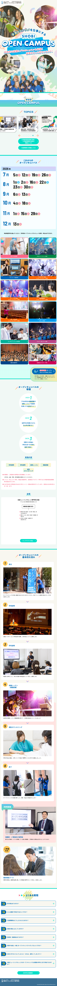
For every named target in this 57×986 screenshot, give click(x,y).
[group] (13, 122)
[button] (19, 135)
